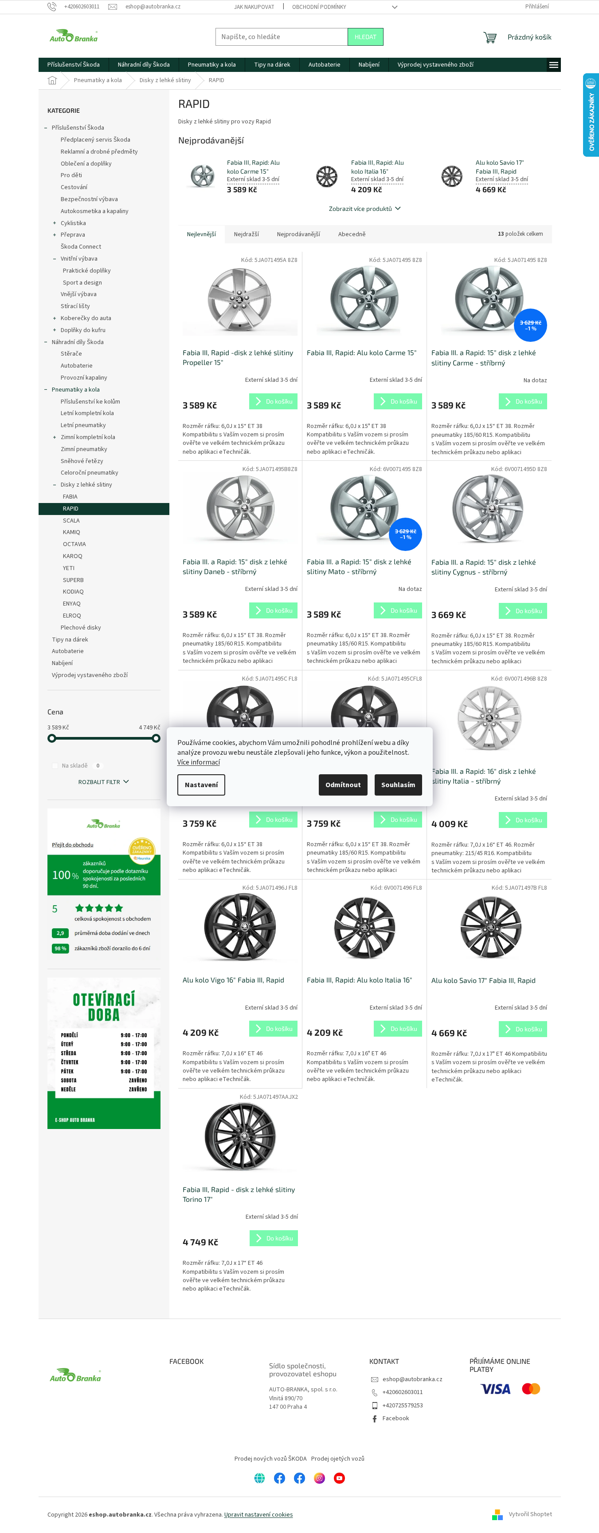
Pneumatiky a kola (76, 389)
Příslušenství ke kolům (90, 401)
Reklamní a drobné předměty (99, 151)
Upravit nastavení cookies (258, 1514)
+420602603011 (403, 1392)
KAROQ (72, 556)
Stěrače (71, 353)
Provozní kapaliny (84, 377)
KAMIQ (71, 532)
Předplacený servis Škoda (95, 139)
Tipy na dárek (70, 639)
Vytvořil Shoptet (530, 1514)
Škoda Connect (81, 246)
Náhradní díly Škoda (78, 342)
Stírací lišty (75, 306)
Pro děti (71, 175)
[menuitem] (74, 65)
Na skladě (80, 765)
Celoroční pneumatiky (89, 472)
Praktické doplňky (87, 270)
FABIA (70, 496)
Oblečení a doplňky (86, 163)
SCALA (71, 520)
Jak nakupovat (254, 7)
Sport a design (82, 282)
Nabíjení (62, 663)
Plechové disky (81, 627)
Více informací (198, 762)
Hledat (365, 36)
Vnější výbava (79, 294)
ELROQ (72, 615)
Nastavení (201, 785)
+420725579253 (403, 1405)
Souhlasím (398, 785)
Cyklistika (73, 223)
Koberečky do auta (86, 318)
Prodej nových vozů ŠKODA (271, 1458)
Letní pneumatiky (83, 425)
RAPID (70, 508)
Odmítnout (343, 785)
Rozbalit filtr (99, 782)
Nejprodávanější (298, 234)
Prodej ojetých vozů (337, 1458)
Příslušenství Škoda (78, 127)
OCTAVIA (74, 544)
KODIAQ (73, 591)
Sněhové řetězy (82, 461)
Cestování (74, 187)
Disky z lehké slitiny (86, 484)
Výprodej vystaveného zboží (90, 675)
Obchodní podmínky (319, 7)
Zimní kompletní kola (88, 437)
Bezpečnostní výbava (89, 199)
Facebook (396, 1418)
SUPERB (73, 580)
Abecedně (352, 234)
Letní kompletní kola (87, 413)
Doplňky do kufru (83, 330)
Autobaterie (77, 365)
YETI (68, 568)
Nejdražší (246, 234)
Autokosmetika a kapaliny (95, 211)
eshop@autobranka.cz (412, 1379)
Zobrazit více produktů (360, 208)
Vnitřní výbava (79, 258)
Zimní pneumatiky (84, 449)
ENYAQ (72, 603)
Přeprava (73, 234)
